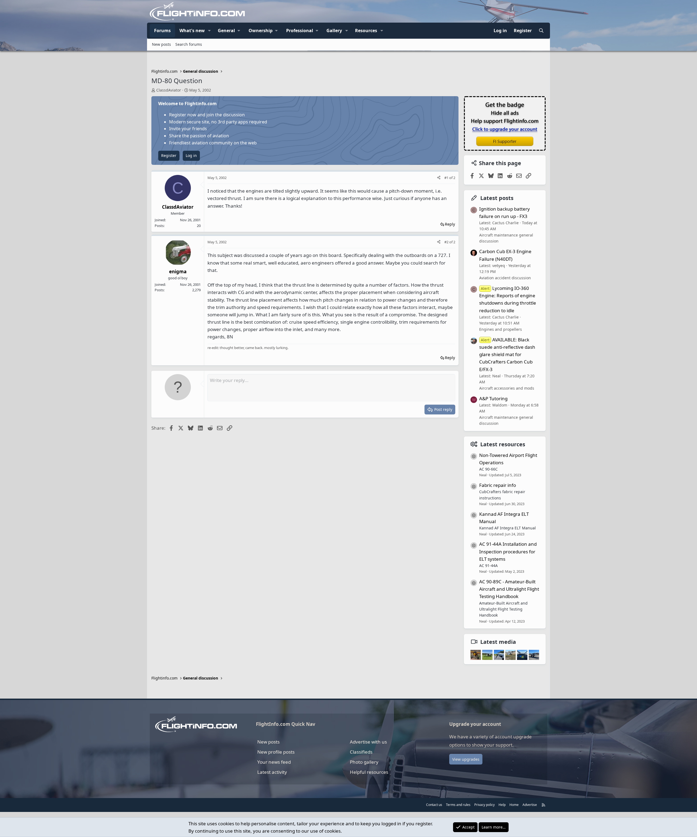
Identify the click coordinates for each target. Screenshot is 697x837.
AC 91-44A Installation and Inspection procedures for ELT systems (508, 551)
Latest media (498, 641)
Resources (366, 31)
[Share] (438, 177)
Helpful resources (369, 772)
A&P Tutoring (493, 398)
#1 (446, 177)
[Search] (541, 31)
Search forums (188, 44)
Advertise (529, 804)
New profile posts (276, 752)
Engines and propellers (500, 329)
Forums (162, 31)
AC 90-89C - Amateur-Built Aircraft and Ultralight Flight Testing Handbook (509, 588)
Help (502, 804)
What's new (192, 31)
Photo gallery (364, 762)
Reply (450, 224)
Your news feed (274, 762)
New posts (161, 44)
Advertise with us (368, 742)
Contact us (434, 804)
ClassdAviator (168, 90)
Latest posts (496, 198)
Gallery (334, 31)
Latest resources (502, 444)
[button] (209, 31)
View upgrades (465, 759)
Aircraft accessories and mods (506, 388)
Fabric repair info (497, 485)
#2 (446, 241)
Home (514, 804)
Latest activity (272, 772)
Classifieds (361, 752)
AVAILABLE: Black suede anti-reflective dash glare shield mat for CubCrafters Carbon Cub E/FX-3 (507, 354)
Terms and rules (458, 804)
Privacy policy (484, 804)
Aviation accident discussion (505, 277)
